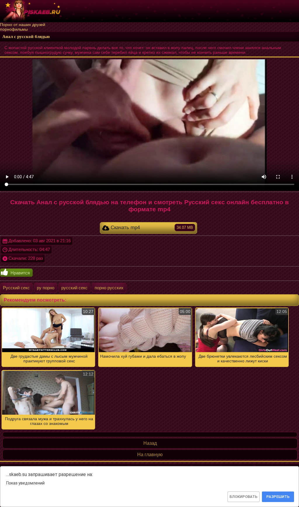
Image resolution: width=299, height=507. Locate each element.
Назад (150, 443)
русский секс (74, 287)
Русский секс (16, 287)
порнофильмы (14, 29)
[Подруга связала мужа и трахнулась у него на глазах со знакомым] (149, 368)
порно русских (109, 287)
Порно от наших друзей (22, 24)
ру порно (45, 287)
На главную (150, 454)
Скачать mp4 (151, 227)
